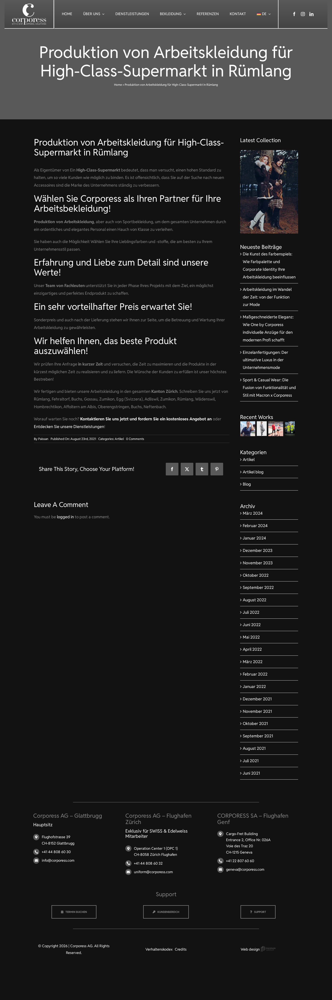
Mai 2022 (251, 637)
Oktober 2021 (255, 723)
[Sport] (276, 429)
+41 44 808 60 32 (148, 863)
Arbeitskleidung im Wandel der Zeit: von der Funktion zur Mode (267, 297)
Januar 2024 (254, 538)
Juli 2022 (251, 612)
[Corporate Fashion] (248, 429)
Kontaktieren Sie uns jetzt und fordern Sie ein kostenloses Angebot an (146, 418)
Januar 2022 (254, 686)
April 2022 (252, 649)
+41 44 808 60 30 (56, 852)
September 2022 (258, 587)
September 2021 (258, 735)
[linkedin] (311, 14)
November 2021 (257, 711)
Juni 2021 (251, 773)
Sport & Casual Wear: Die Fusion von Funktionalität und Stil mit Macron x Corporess (269, 387)
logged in (65, 516)
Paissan (43, 439)
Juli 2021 (251, 760)
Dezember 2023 (257, 550)
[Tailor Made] (262, 429)
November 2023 (258, 562)
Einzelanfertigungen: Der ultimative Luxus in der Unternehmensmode (265, 360)
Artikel (119, 439)
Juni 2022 (252, 624)
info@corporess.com (58, 860)
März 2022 (252, 661)
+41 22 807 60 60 (240, 861)
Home (118, 85)
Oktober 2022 (256, 575)
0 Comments (135, 439)
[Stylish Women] (269, 152)
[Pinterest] (216, 469)
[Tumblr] (201, 469)
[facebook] (294, 14)
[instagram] (303, 14)
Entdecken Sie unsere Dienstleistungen (69, 426)
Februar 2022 (255, 674)
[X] (187, 469)
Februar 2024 (255, 525)
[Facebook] (172, 469)
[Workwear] (290, 429)
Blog (247, 484)
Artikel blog (253, 472)
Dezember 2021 (257, 698)
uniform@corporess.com (153, 872)
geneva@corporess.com (245, 869)
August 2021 (254, 748)
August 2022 (254, 599)
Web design (251, 949)
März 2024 (253, 513)
